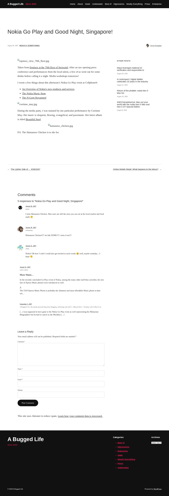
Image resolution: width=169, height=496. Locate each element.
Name (20, 369)
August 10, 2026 (122, 96)
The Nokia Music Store (34, 93)
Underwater (123, 468)
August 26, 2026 (122, 73)
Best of (121, 443)
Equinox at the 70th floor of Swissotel (49, 67)
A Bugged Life (15, 4)
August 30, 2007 (31, 206)
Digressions (123, 447)
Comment (21, 342)
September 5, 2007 (26, 304)
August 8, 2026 (122, 110)
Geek (120, 455)
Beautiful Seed (33, 119)
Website (20, 390)
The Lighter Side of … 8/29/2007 (25, 169)
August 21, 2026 (122, 85)
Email (20, 379)
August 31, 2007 (31, 246)
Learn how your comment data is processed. (80, 416)
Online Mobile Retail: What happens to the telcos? (135, 169)
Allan (27, 249)
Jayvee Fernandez (156, 45)
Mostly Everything (30, 45)
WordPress (158, 489)
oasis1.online (24, 270)
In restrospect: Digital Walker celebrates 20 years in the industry (132, 80)
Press (120, 463)
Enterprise (123, 451)
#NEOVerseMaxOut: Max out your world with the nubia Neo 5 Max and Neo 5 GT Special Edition (133, 104)
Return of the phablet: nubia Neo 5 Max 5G (132, 92)
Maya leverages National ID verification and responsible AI (130, 69)
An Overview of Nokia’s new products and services (48, 89)
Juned (27, 209)
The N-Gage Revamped (34, 97)
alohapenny (29, 230)
